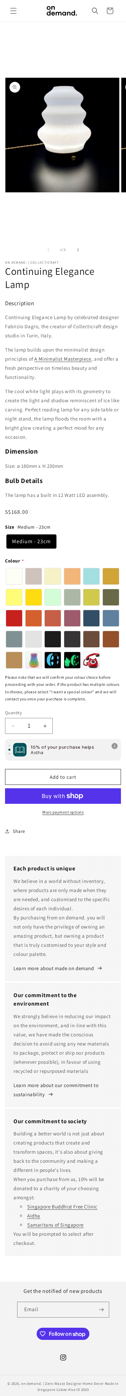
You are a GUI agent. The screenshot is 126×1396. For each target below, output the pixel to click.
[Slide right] (78, 249)
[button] (13, 10)
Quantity (13, 713)
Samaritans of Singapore (55, 1225)
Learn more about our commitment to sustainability (55, 1090)
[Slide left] (48, 249)
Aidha (33, 1215)
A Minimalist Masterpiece (62, 359)
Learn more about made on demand (53, 968)
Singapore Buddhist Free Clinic (62, 1206)
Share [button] (19, 831)
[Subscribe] (101, 1310)
